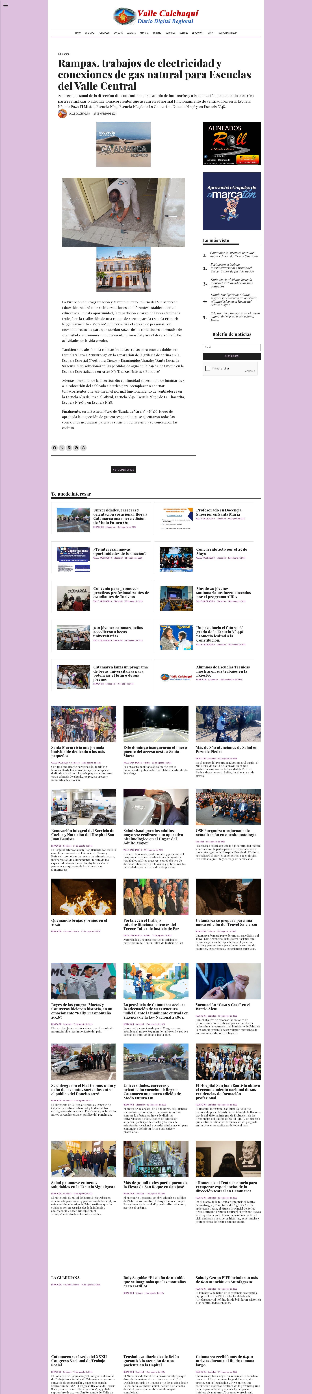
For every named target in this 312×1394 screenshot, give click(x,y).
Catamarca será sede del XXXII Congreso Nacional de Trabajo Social (79, 1360)
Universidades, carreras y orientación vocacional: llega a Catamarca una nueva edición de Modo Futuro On (120, 516)
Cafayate (131, 33)
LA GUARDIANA (65, 1277)
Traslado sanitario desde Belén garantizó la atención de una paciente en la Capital (151, 1360)
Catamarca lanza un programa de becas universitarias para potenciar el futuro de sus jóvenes (120, 673)
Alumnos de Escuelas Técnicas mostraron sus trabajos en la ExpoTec (223, 671)
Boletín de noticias (232, 334)
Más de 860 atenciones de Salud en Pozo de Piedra (226, 749)
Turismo (157, 33)
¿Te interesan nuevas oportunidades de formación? (119, 551)
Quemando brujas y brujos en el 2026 (79, 922)
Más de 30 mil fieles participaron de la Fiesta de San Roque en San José (156, 1184)
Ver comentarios (123, 469)
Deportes (170, 33)
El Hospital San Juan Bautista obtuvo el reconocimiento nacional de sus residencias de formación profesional (228, 1091)
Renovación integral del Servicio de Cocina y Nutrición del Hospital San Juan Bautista (82, 834)
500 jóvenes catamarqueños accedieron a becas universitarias (118, 631)
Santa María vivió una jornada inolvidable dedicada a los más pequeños (78, 751)
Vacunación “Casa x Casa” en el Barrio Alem (223, 1006)
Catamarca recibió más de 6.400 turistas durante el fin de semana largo (225, 1360)
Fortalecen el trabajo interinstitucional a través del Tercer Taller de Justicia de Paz (151, 924)
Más (210, 33)
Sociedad (89, 33)
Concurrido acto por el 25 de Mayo (221, 551)
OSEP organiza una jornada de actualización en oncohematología (226, 832)
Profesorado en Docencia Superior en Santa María (218, 512)
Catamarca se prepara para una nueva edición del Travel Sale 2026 (226, 922)
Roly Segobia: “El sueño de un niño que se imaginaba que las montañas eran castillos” (155, 1281)
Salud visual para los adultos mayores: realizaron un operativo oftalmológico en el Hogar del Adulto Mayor (153, 836)
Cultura (183, 33)
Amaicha (144, 33)
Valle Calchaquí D (79, 113)
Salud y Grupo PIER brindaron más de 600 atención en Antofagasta (227, 1279)
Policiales (104, 33)
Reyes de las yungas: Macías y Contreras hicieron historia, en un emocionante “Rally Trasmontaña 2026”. (81, 1010)
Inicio (78, 33)
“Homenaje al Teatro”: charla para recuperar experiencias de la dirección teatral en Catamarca (226, 1186)
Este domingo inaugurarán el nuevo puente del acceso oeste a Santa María (155, 751)
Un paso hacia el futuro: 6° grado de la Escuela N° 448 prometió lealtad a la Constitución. (219, 633)
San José (118, 33)
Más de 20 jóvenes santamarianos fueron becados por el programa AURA (223, 592)
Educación (197, 33)
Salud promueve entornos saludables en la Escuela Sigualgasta (83, 1184)
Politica (147, 763)
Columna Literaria (227, 33)
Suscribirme (232, 356)
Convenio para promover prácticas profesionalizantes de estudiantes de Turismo (121, 592)
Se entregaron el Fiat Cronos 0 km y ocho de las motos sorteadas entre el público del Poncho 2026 (83, 1089)
